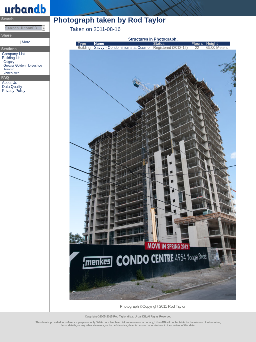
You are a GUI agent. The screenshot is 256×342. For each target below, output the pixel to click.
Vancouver (11, 73)
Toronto (9, 69)
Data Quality (12, 87)
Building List (12, 58)
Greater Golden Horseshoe (23, 65)
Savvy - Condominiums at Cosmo (122, 48)
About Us (9, 83)
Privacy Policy (14, 91)
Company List (13, 54)
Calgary (9, 62)
